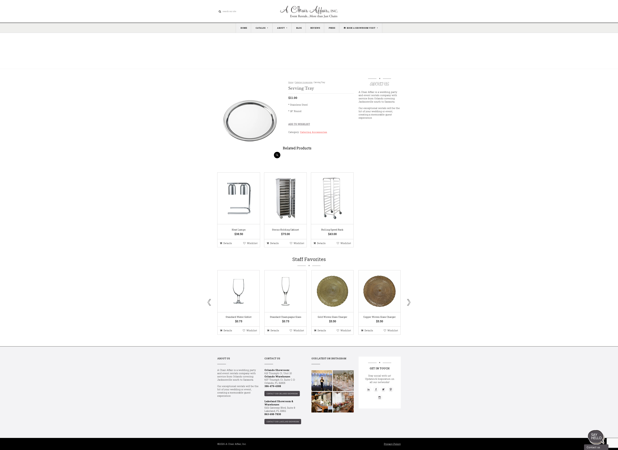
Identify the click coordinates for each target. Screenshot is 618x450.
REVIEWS (315, 28)
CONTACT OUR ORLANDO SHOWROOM (282, 393)
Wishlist (252, 243)
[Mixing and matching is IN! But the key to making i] (321, 402)
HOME (243, 28)
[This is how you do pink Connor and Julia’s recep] (343, 380)
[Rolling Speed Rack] (328, 198)
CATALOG (261, 28)
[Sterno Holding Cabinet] (281, 198)
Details (227, 243)
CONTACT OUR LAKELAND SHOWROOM (283, 421)
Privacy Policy (392, 443)
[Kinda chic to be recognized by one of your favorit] (321, 380)
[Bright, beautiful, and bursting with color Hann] (343, 402)
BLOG (299, 28)
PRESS (332, 28)
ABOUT (281, 28)
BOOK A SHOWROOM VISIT (361, 28)
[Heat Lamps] (234, 198)
